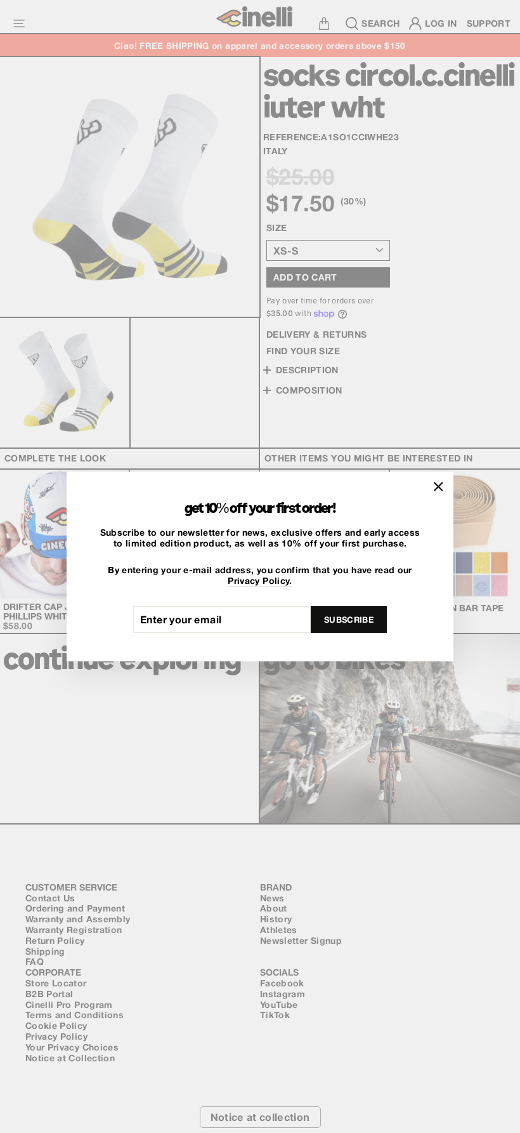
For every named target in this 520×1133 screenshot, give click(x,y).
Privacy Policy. (260, 581)
